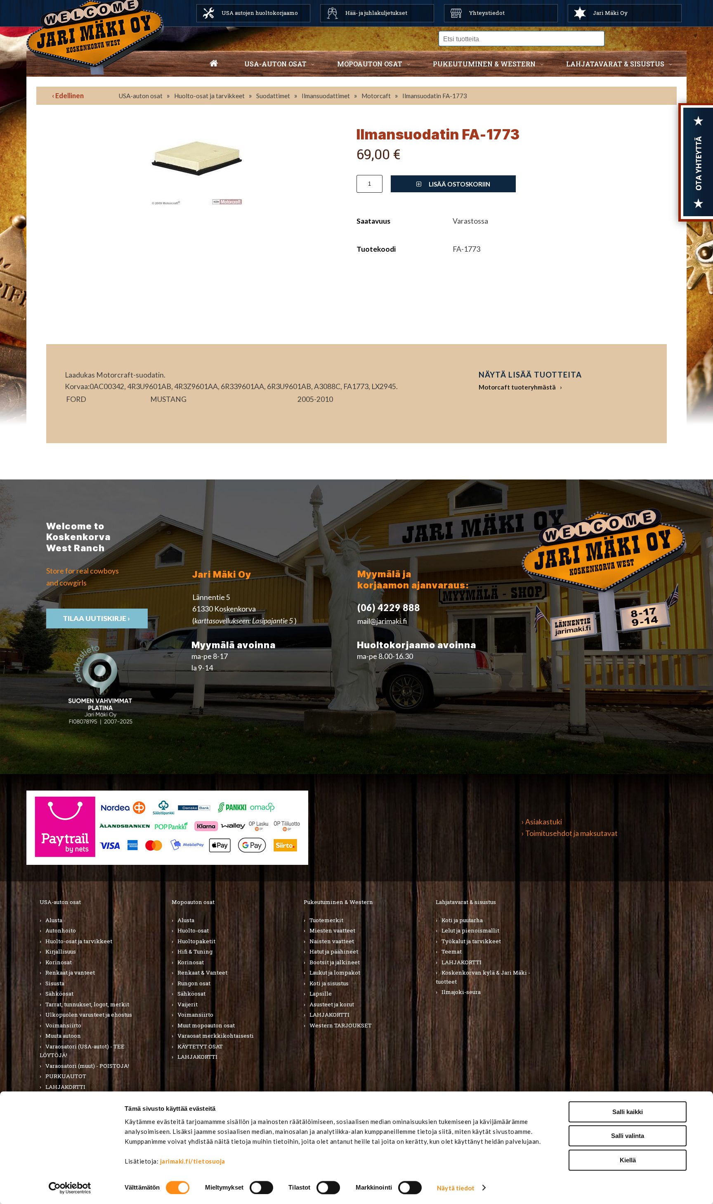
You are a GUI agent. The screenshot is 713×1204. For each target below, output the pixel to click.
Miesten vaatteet (332, 930)
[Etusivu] (213, 64)
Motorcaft (376, 95)
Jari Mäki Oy (610, 13)
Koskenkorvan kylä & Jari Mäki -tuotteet (483, 977)
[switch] (261, 1187)
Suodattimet (273, 95)
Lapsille (320, 993)
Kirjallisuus (60, 951)
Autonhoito (60, 930)
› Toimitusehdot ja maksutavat (570, 833)
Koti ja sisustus (329, 983)
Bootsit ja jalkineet (334, 962)
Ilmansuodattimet (326, 95)
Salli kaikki (627, 1111)
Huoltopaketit (196, 941)
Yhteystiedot (487, 13)
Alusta (53, 920)
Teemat (451, 951)
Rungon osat (193, 983)
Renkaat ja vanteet (70, 972)
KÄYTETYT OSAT (200, 1046)
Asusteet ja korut (331, 1004)
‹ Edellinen (68, 95)
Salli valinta (627, 1136)
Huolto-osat (193, 930)
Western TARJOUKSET (340, 1025)
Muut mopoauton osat (206, 1025)
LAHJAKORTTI (65, 1087)
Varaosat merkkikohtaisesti (215, 1035)
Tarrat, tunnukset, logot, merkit (87, 1004)
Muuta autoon (63, 1035)
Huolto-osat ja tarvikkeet (209, 95)
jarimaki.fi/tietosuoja (192, 1161)
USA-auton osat (275, 63)
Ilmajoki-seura (461, 992)
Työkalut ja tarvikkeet (471, 941)
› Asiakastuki (542, 821)
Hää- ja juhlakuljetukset (376, 13)
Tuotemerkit (326, 920)
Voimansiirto (63, 1025)
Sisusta (54, 983)
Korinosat (58, 962)
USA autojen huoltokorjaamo (260, 13)
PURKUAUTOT (65, 1076)
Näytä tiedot (456, 1188)
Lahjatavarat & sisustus (615, 63)
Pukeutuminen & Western (338, 902)
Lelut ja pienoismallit (470, 930)
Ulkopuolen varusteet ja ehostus (88, 1014)
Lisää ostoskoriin (458, 184)
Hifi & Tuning (194, 951)
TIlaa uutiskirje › (97, 618)
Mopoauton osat (369, 63)
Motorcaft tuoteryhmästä (517, 387)
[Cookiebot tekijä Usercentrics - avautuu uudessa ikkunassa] (70, 1188)
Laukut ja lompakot (334, 972)
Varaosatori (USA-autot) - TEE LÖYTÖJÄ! (82, 1051)
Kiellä (628, 1160)
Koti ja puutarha (462, 920)
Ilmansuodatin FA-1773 (434, 95)
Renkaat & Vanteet (202, 972)
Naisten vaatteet (331, 941)
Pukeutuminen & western (484, 63)
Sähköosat (59, 993)
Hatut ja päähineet (333, 951)
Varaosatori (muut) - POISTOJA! (87, 1065)
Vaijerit (187, 1004)
